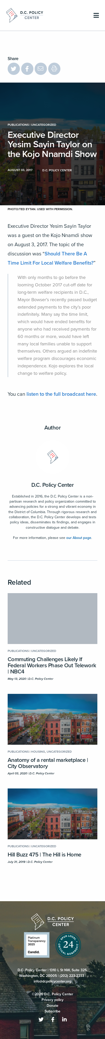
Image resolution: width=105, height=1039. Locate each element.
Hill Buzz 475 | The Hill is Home (44, 854)
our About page (78, 538)
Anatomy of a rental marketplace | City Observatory (48, 763)
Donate (52, 1005)
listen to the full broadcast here (61, 394)
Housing (38, 751)
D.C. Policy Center (52, 485)
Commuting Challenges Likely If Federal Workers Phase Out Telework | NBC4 (52, 665)
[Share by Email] (41, 69)
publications (18, 125)
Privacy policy (52, 1000)
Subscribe (52, 1011)
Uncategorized (43, 125)
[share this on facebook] (27, 69)
